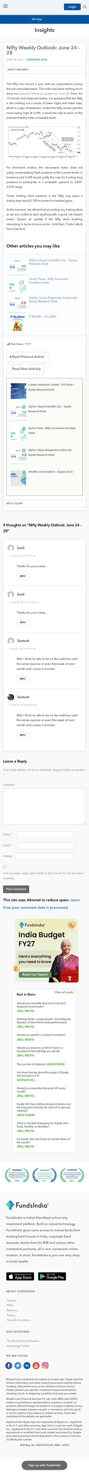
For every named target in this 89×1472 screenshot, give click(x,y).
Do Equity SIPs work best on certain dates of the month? (43, 1141)
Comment (8, 784)
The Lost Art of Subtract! (31, 1064)
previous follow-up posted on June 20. (45, 93)
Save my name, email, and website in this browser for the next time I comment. (43, 875)
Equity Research (22, 47)
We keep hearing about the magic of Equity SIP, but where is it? (43, 1074)
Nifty (10, 504)
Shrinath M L (26, 1080)
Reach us (12, 1310)
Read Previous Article (28, 357)
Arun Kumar (56, 1064)
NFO (12, 51)
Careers (11, 1300)
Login (72, 6)
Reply (23, 576)
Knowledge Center (18, 1346)
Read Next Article (25, 369)
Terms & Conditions (19, 1320)
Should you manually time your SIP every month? (41, 1090)
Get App (37, 19)
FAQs (10, 1305)
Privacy (11, 1315)
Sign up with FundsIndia (44, 1465)
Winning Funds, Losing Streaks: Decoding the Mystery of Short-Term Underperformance (44, 1021)
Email (7, 845)
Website (7, 856)
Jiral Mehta (25, 1011)
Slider (18, 504)
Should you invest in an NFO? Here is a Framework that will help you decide (40, 1050)
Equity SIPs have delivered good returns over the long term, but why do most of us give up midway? (44, 1107)
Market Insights (21, 58)
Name (7, 834)
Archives (16, 66)
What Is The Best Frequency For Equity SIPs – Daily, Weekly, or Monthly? (43, 1125)
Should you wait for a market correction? (41, 1035)
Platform (16, 62)
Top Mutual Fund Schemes (23, 1341)
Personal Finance (23, 55)
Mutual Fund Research (27, 43)
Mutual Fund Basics (24, 39)
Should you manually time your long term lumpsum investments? (41, 1005)
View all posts (64, 992)
